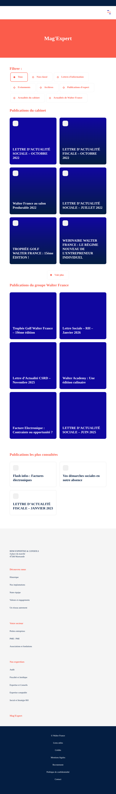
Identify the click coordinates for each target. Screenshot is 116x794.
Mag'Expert (16, 716)
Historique (14, 577)
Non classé (42, 77)
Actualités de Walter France (67, 97)
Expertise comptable (18, 693)
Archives (48, 87)
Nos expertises (17, 662)
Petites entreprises (17, 631)
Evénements (24, 87)
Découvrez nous (18, 569)
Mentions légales (58, 758)
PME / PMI (14, 639)
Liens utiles (58, 743)
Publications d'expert (78, 87)
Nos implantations (17, 585)
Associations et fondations (21, 646)
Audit (12, 670)
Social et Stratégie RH (19, 700)
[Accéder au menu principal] (109, 12)
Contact (58, 779)
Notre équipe (15, 592)
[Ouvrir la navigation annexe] (5, 3)
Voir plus (59, 275)
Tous (20, 77)
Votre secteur (16, 623)
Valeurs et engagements (20, 600)
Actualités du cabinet (29, 97)
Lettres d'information (72, 77)
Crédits (58, 750)
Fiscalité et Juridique (18, 677)
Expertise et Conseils (18, 685)
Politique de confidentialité (58, 772)
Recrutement (58, 765)
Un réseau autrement (18, 608)
